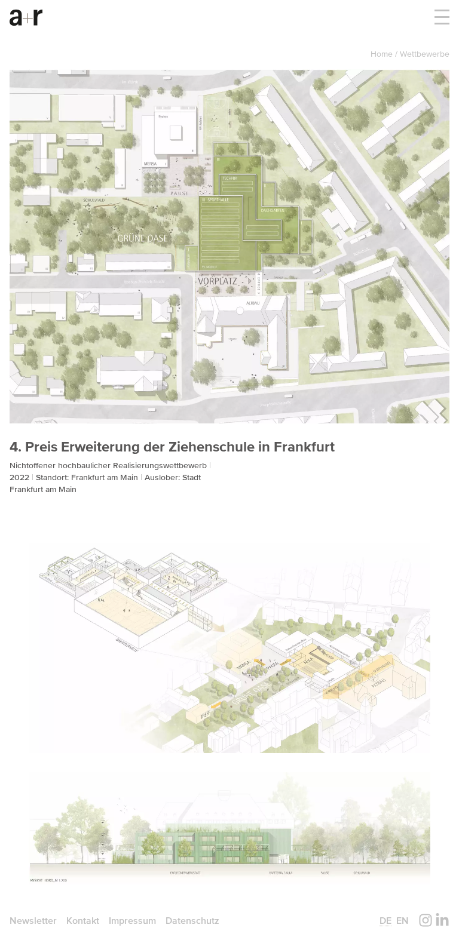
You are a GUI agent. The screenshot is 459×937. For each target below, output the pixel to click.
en (402, 920)
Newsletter (33, 920)
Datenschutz (192, 920)
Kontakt (82, 920)
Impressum (132, 920)
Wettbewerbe (424, 54)
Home (383, 54)
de (385, 920)
